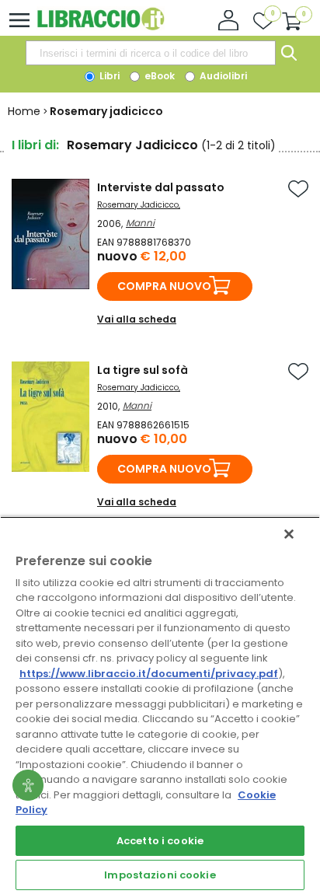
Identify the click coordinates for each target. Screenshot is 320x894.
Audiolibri (222, 75)
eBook (158, 75)
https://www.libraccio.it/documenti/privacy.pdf (148, 673)
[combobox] (151, 52)
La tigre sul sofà (142, 370)
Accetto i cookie (160, 840)
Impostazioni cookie (159, 875)
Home (24, 111)
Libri (108, 75)
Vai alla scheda (136, 319)
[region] (160, 705)
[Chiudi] (289, 534)
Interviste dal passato (160, 187)
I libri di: (35, 145)
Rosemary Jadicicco (138, 205)
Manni (140, 222)
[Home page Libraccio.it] (101, 26)
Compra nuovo (164, 286)
